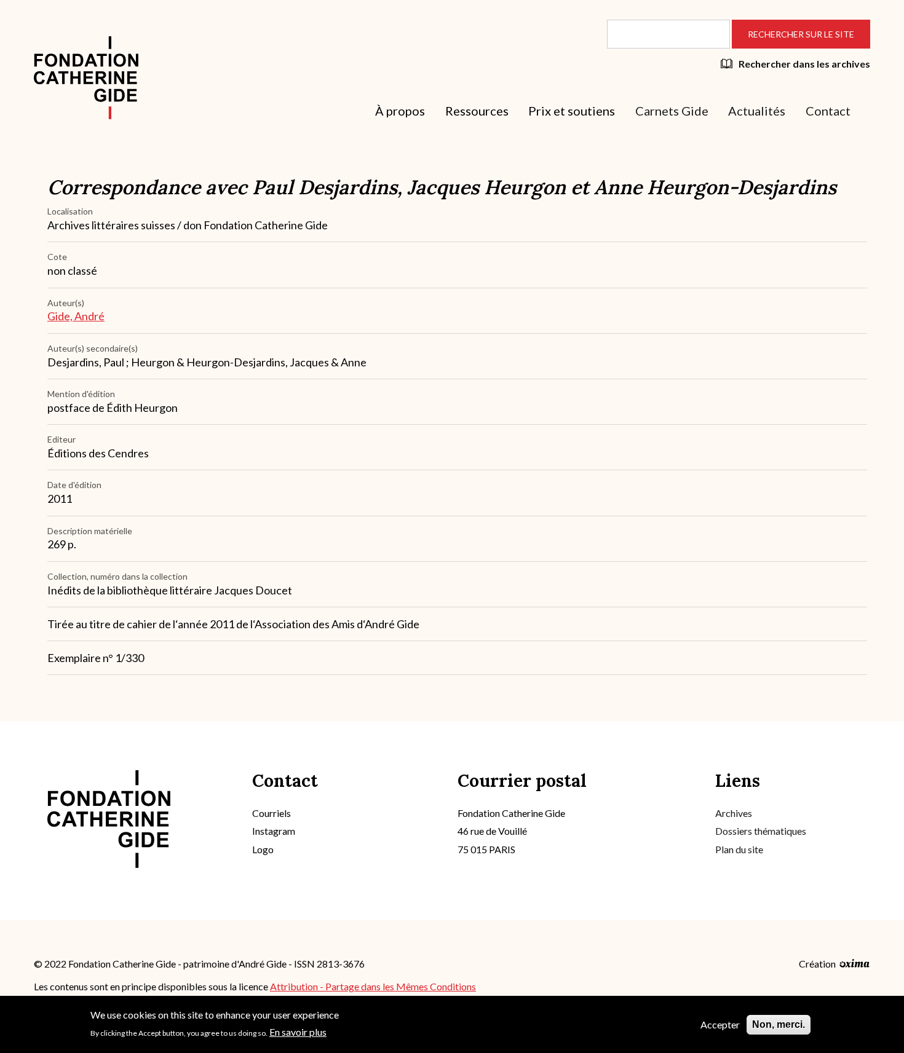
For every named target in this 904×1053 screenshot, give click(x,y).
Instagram (273, 831)
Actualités (756, 110)
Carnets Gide (671, 110)
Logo (263, 849)
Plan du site (739, 849)
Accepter (720, 1024)
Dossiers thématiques (760, 831)
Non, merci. (778, 1024)
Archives (733, 813)
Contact (828, 110)
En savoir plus (298, 1031)
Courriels (271, 813)
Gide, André (76, 316)
